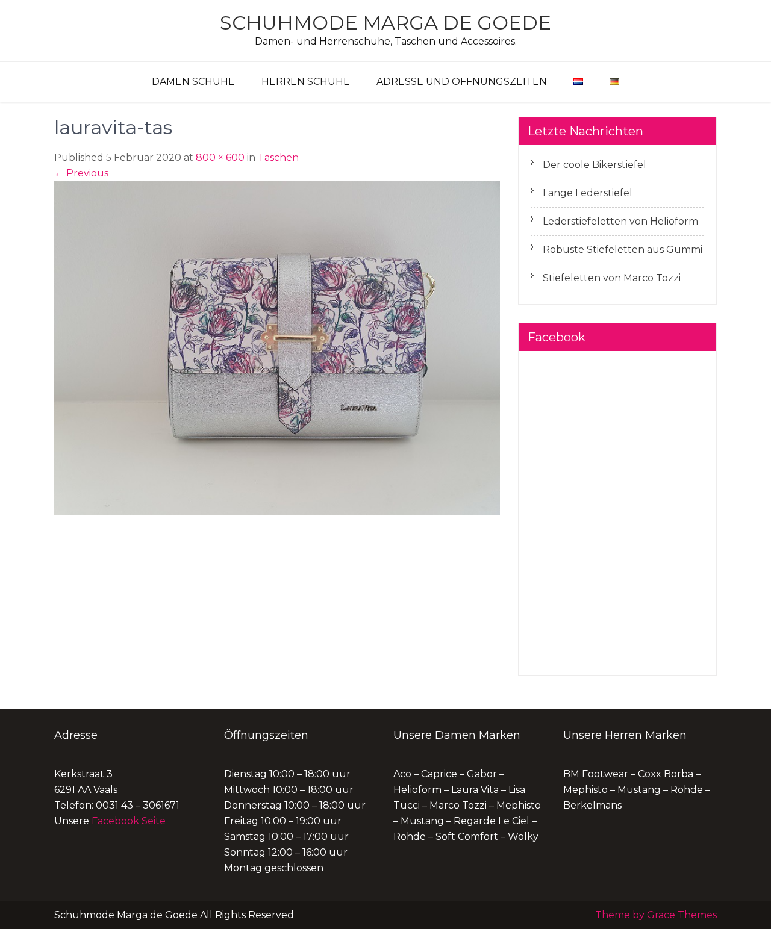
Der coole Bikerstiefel (594, 164)
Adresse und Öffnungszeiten (461, 81)
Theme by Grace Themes (656, 915)
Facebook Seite (129, 821)
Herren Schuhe (305, 81)
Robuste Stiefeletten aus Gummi (622, 249)
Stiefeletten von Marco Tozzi (612, 278)
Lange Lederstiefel (587, 193)
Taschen (278, 157)
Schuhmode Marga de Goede (385, 22)
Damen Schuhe (193, 81)
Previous (81, 173)
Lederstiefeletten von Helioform (620, 221)
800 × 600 (220, 157)
